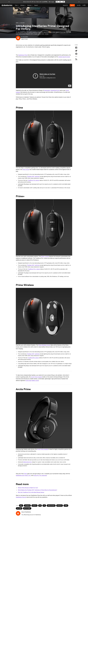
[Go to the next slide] (79, 2)
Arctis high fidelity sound (32, 380)
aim (40, 505)
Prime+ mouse (45, 256)
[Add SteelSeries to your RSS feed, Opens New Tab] (76, 59)
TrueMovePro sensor (33, 357)
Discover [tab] (29, 5)
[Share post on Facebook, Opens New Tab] (76, 48)
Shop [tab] (16, 5)
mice (21, 505)
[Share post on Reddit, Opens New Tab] (76, 54)
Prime (25, 473)
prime (65, 505)
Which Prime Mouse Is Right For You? (28, 487)
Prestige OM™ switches (33, 176)
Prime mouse (25, 169)
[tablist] (23, 5)
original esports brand (64, 56)
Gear (17, 22)
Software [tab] (22, 5)
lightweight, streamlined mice (52, 90)
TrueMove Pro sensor (33, 180)
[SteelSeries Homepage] (8, 5)
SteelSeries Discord (21, 497)
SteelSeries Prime (22, 55)
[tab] (65, 5)
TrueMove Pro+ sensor (34, 269)
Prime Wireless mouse (44, 345)
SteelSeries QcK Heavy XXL (23, 475)
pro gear (19, 508)
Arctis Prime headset (36, 377)
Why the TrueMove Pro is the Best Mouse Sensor (31, 492)
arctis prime (27, 508)
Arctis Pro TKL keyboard (40, 475)
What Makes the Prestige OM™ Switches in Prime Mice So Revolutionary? (37, 490)
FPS (44, 505)
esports (34, 505)
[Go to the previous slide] (9, 2)
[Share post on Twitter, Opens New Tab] (76, 51)
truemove (27, 505)
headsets (59, 505)
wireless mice (51, 505)
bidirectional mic (27, 462)
